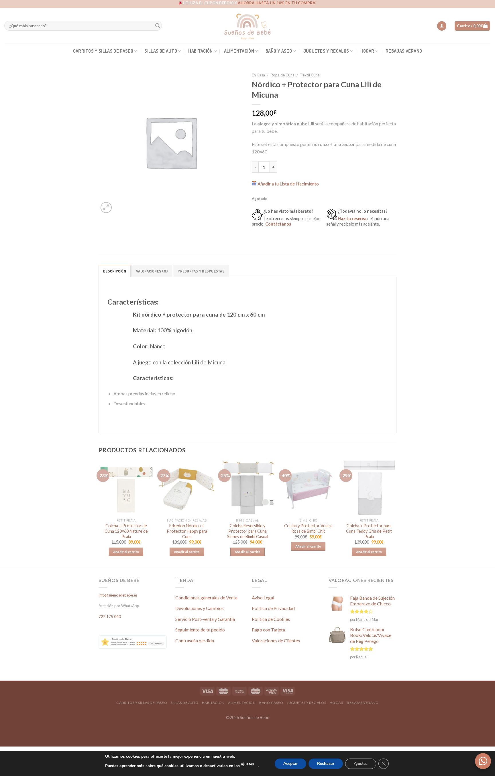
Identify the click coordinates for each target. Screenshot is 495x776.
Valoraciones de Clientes (276, 640)
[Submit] (158, 26)
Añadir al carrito (126, 552)
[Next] (396, 513)
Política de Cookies (271, 619)
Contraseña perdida (194, 640)
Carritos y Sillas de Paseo (103, 51)
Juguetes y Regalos (326, 51)
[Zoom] (106, 207)
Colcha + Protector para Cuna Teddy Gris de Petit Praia (369, 531)
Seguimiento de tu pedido (200, 629)
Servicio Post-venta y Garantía (205, 619)
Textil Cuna (310, 75)
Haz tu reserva (352, 218)
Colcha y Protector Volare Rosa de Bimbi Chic (308, 528)
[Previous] (99, 513)
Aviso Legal (263, 597)
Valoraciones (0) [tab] (152, 271)
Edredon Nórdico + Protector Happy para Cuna (187, 531)
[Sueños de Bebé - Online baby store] (247, 26)
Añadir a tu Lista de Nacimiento (288, 183)
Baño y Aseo (279, 51)
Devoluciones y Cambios (199, 608)
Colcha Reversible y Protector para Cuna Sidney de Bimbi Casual (247, 531)
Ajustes (361, 763)
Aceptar (290, 763)
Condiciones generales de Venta (206, 597)
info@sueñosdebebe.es (118, 595)
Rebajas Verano (404, 51)
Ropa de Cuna (282, 75)
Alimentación (239, 51)
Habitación (200, 51)
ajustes (247, 764)
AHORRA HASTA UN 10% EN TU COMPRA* (277, 3)
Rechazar (325, 763)
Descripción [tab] (114, 271)
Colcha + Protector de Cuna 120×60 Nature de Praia (126, 531)
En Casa (258, 75)
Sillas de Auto (160, 51)
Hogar (367, 51)
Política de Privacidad (273, 608)
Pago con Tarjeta (268, 629)
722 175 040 (110, 616)
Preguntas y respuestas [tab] (201, 271)
